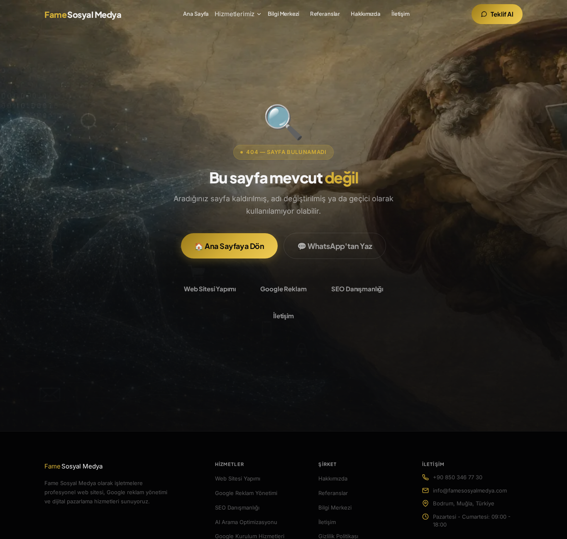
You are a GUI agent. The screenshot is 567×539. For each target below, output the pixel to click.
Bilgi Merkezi (283, 13)
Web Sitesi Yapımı (209, 289)
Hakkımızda (366, 13)
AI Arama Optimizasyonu (246, 522)
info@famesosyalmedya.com (470, 490)
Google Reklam (283, 289)
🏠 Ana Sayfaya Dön (229, 246)
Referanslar (325, 13)
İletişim (400, 13)
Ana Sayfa (196, 13)
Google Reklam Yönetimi (246, 493)
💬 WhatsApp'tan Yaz (334, 246)
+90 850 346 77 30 (457, 477)
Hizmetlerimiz (234, 14)
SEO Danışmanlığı (357, 289)
